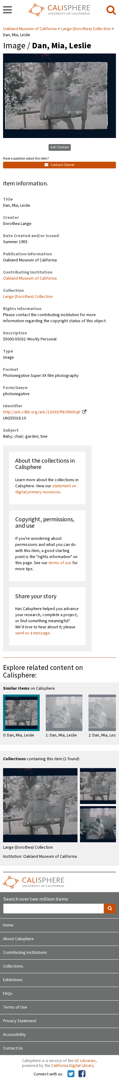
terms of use (60, 563)
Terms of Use (15, 1007)
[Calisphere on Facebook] (81, 1074)
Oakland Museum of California (30, 29)
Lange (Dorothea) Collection (86, 29)
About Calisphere (18, 939)
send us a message (32, 633)
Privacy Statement (19, 1021)
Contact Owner (62, 164)
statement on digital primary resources (45, 489)
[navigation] (7, 10)
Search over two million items (35, 899)
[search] (111, 10)
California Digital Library (72, 1066)
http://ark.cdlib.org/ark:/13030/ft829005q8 (41, 412)
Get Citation (59, 147)
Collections (13, 966)
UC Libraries (85, 1061)
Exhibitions (13, 980)
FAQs (8, 994)
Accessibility (14, 1035)
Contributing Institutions (25, 953)
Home (8, 925)
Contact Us (13, 1048)
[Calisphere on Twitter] (70, 1074)
